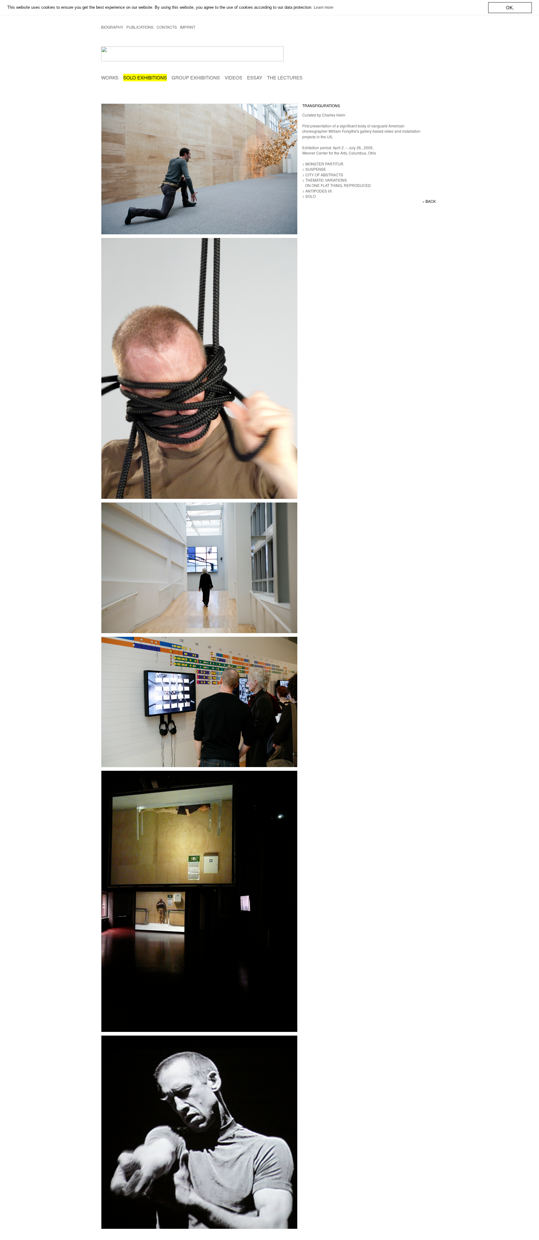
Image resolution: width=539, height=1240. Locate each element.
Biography (112, 27)
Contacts (167, 27)
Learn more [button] (323, 7)
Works (110, 77)
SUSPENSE (315, 169)
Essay (254, 77)
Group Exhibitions (196, 77)
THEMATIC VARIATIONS (325, 180)
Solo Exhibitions (145, 77)
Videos (233, 77)
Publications (139, 27)
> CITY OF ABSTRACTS (322, 174)
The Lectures (285, 77)
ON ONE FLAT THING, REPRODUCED (336, 185)
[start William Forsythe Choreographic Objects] (154, 53)
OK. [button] (510, 7)
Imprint (187, 27)
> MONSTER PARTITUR (322, 163)
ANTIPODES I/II (318, 190)
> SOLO (309, 196)
